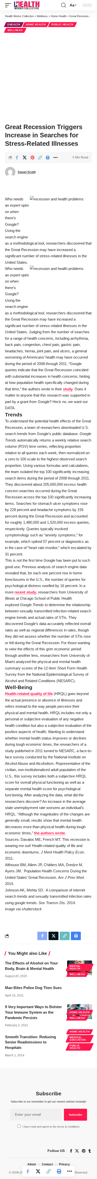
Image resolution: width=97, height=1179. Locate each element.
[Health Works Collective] (26, 5)
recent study (25, 592)
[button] (9, 5)
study (68, 389)
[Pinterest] (84, 1151)
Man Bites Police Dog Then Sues (33, 988)
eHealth (13, 24)
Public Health (62, 24)
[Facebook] (71, 1151)
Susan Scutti (27, 172)
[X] (77, 1151)
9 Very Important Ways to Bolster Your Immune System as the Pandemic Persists (33, 1012)
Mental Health (75, 967)
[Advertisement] (48, 77)
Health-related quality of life (29, 694)
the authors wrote (49, 833)
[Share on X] (24, 157)
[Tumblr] (89, 1151)
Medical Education (78, 1038)
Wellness (15, 30)
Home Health (36, 24)
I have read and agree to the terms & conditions (51, 1126)
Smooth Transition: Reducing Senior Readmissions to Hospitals (30, 1042)
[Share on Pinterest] (32, 157)
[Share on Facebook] (16, 157)
